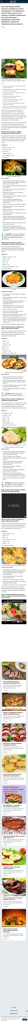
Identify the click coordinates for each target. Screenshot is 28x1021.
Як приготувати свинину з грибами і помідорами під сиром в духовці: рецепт (14, 90)
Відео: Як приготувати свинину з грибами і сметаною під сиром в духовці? (13, 100)
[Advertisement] (14, 44)
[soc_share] (27, 1011)
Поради (3, 27)
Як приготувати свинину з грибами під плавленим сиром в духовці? (12, 96)
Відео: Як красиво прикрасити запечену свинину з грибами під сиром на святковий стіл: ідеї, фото (15, 107)
